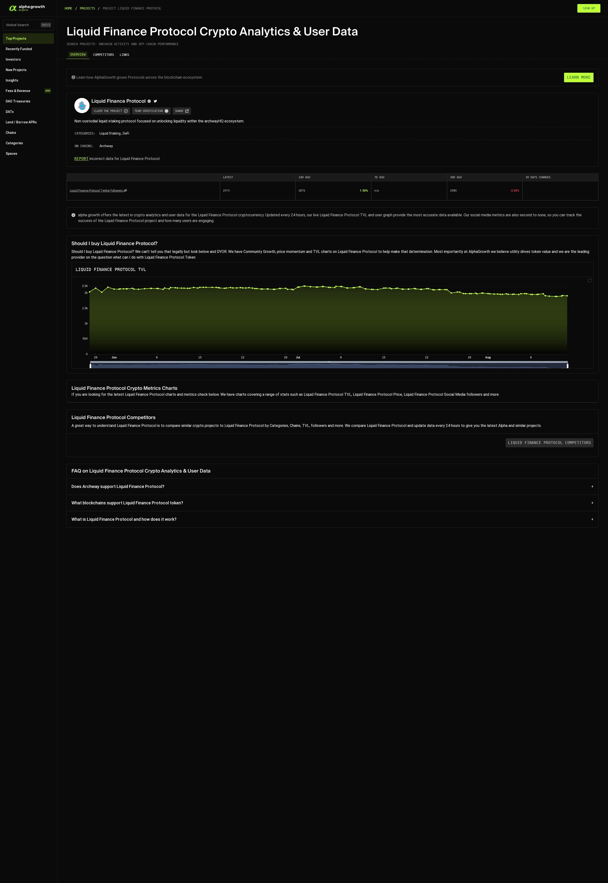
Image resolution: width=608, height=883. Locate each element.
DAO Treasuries (18, 101)
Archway (106, 146)
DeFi (126, 133)
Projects (87, 8)
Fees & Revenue (28, 91)
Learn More (579, 77)
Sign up (589, 8)
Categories (14, 143)
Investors (13, 59)
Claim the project (108, 111)
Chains (11, 133)
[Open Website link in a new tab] (149, 101)
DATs (10, 112)
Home (68, 8)
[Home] (27, 8)
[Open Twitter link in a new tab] (155, 101)
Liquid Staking (110, 133)
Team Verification (148, 111)
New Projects (16, 70)
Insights (12, 80)
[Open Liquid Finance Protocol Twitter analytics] (125, 190)
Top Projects (16, 38)
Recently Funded (19, 49)
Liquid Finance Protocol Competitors (549, 442)
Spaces (11, 153)
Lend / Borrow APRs (21, 122)
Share (179, 111)
